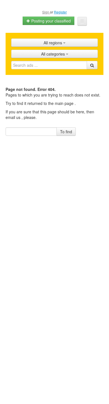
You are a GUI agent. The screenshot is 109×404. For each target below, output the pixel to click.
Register (60, 12)
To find (66, 131)
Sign (46, 12)
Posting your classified (50, 21)
